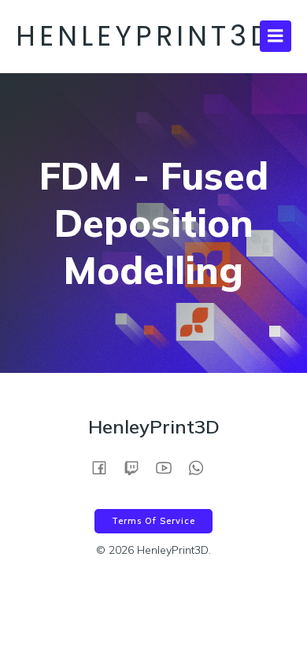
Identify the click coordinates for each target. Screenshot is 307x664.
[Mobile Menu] (275, 36)
